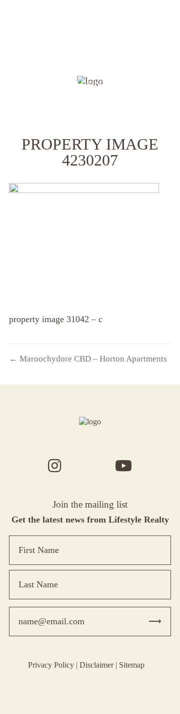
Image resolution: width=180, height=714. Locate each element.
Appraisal (90, 56)
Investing (90, 70)
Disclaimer (97, 665)
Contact (90, 98)
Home (90, 14)
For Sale (90, 28)
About (90, 84)
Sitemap (131, 665)
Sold (90, 42)
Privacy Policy (51, 665)
